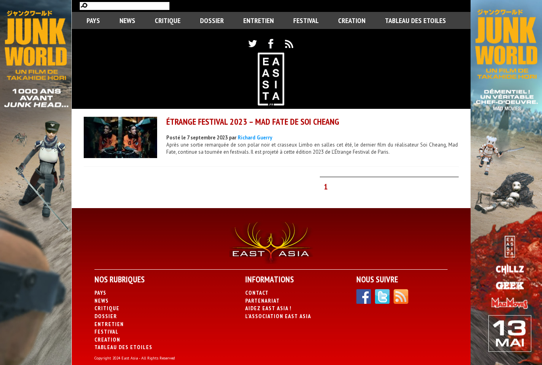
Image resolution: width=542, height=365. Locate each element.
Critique (168, 20)
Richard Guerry (255, 137)
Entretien (258, 20)
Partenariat (262, 300)
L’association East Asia (278, 316)
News (127, 20)
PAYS (93, 20)
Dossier (212, 20)
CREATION (351, 20)
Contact (257, 292)
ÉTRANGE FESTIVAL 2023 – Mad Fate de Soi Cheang (252, 121)
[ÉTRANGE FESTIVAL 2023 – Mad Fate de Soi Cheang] (120, 138)
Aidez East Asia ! (268, 308)
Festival (306, 20)
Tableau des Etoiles (415, 20)
